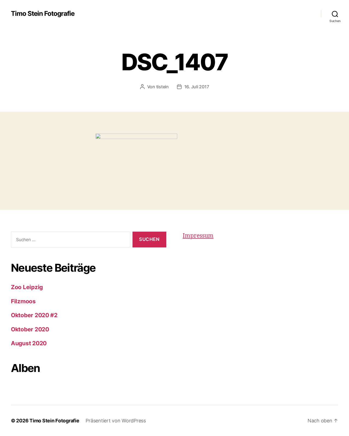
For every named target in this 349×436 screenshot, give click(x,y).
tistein (162, 86)
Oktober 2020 (30, 329)
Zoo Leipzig (27, 287)
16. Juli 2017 (196, 86)
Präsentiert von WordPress (116, 420)
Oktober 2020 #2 (34, 315)
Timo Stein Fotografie (42, 13)
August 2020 (29, 343)
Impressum (198, 236)
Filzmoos (23, 301)
